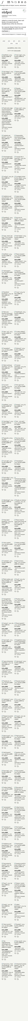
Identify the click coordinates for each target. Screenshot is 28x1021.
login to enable (17, 50)
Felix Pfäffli (5, 60)
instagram (18, 34)
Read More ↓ (6, 31)
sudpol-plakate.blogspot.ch (8, 34)
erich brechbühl (7, 29)
